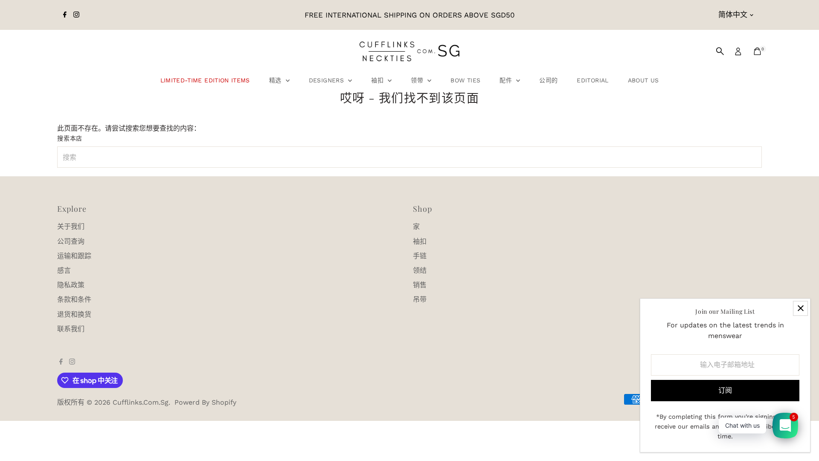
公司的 (548, 80)
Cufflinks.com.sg (140, 402)
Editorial (592, 80)
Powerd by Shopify (205, 402)
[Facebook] (65, 15)
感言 (64, 270)
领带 (418, 80)
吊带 (420, 299)
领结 (420, 270)
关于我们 (70, 226)
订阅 (725, 390)
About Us (643, 80)
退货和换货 (74, 314)
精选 (276, 80)
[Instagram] (76, 15)
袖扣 (378, 80)
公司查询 (70, 241)
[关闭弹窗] (800, 308)
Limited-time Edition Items (205, 80)
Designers (327, 80)
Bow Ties (465, 80)
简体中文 (732, 14)
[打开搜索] (720, 51)
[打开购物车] (757, 51)
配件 (507, 80)
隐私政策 (70, 285)
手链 (420, 256)
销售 (420, 285)
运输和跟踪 (74, 256)
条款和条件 (74, 299)
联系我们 (70, 329)
